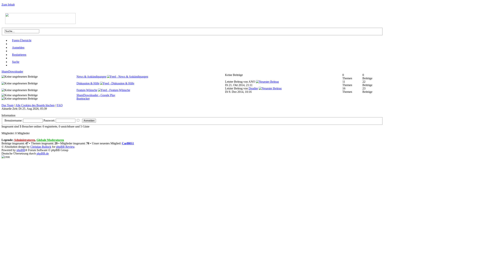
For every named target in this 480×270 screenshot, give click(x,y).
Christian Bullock (40, 146)
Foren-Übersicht (21, 40)
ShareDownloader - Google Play (95, 95)
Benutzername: (13, 120)
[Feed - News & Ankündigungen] (127, 76)
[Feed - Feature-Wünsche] (114, 90)
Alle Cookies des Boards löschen (35, 105)
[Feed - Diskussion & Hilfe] (117, 83)
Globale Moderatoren (50, 140)
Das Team (8, 105)
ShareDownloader (12, 71)
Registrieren (19, 54)
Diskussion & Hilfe (87, 83)
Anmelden (18, 47)
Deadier (253, 88)
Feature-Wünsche (86, 90)
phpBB (20, 150)
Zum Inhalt (8, 4)
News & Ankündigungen (91, 76)
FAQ (60, 105)
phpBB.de (43, 153)
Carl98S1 (128, 143)
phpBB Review (65, 146)
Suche (15, 61)
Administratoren (24, 140)
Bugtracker (83, 98)
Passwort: (49, 120)
